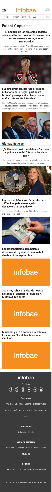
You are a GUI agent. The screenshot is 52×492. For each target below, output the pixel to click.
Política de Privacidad (37, 469)
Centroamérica (25, 410)
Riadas (42, 17)
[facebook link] (11, 389)
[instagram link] (23, 389)
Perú (15, 410)
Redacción (22, 432)
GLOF (35, 17)
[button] (4, 10)
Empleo (31, 432)
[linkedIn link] (41, 389)
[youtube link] (29, 389)
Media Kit (26, 454)
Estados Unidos (39, 404)
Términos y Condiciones (16, 469)
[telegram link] (35, 389)
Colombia (19, 404)
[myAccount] (47, 10)
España (28, 404)
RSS (26, 417)
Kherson (15, 17)
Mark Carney (26, 17)
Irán (47, 17)
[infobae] (26, 10)
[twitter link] (17, 389)
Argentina (10, 447)
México (8, 410)
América (9, 404)
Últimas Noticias (40, 410)
